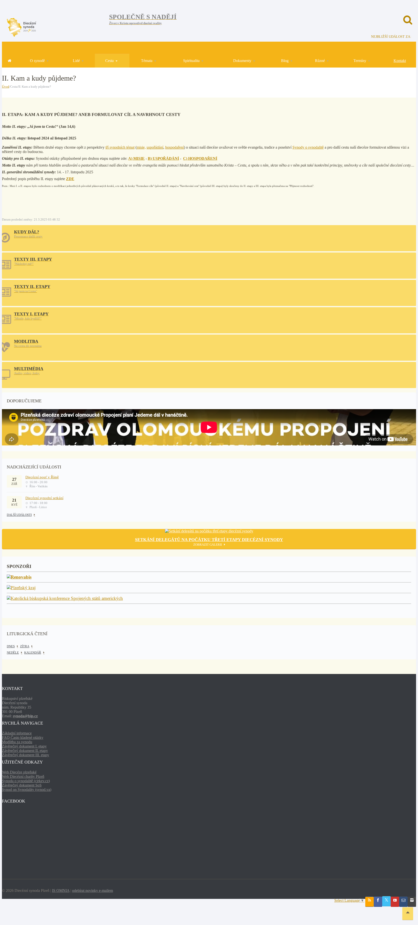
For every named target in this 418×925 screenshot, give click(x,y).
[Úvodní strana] (9, 61)
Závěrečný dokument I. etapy (24, 746)
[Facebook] (378, 902)
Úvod (5, 86)
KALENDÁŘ (32, 652)
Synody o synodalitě (308, 147)
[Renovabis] (19, 577)
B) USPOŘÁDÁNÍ (163, 158)
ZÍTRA (24, 646)
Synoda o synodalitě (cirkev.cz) (26, 781)
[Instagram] (412, 902)
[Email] (403, 902)
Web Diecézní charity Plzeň (23, 776)
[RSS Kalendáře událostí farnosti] (369, 902)
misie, (141, 147)
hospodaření (174, 147)
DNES (11, 646)
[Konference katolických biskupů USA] (65, 598)
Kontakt (400, 61)
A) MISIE (136, 158)
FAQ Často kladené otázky (22, 737)
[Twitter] (386, 901)
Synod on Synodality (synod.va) (26, 789)
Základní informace (17, 733)
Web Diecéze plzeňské (19, 772)
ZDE (70, 179)
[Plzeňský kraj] (21, 588)
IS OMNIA (60, 890)
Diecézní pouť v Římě (42, 477)
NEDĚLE (13, 652)
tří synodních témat (119, 147)
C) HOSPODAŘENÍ (200, 158)
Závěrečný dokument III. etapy (25, 755)
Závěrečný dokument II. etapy (25, 751)
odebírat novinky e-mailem (92, 890)
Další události (19, 515)
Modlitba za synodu (17, 742)
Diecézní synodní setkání (44, 498)
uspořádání (155, 147)
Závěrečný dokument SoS (22, 785)
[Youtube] (395, 902)
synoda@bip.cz (25, 716)
